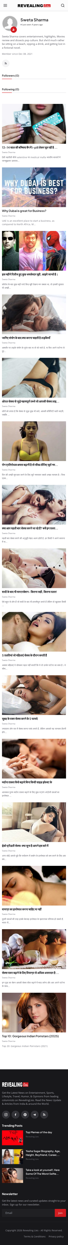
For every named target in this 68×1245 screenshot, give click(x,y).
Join (34, 641)
